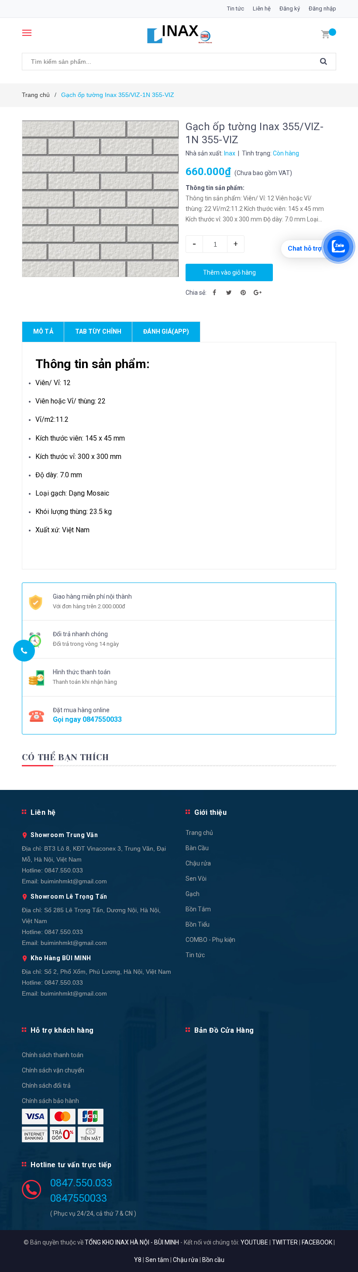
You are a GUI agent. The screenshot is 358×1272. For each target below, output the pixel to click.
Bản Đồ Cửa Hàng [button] (224, 1030)
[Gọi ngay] (24, 651)
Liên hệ (262, 8)
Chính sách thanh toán (52, 1054)
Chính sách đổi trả (46, 1085)
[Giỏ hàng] (325, 33)
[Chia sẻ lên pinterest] (243, 292)
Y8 (137, 1259)
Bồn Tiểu (198, 924)
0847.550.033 (64, 870)
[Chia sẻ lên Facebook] (214, 292)
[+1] (257, 292)
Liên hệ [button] (43, 812)
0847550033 (102, 719)
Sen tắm (157, 1259)
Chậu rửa (198, 863)
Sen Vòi (196, 878)
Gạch (193, 893)
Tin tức (235, 8)
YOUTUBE (254, 1242)
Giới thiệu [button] (210, 812)
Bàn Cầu (197, 848)
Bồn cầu (213, 1259)
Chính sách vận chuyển (53, 1070)
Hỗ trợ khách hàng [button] (62, 1030)
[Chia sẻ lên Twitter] (228, 292)
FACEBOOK (317, 1242)
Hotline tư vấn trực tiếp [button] (71, 1165)
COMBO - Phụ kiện (210, 939)
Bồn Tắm (198, 909)
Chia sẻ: (196, 292)
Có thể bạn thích (65, 757)
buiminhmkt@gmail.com (74, 881)
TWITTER (285, 1242)
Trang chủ (199, 832)
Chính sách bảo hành (50, 1100)
